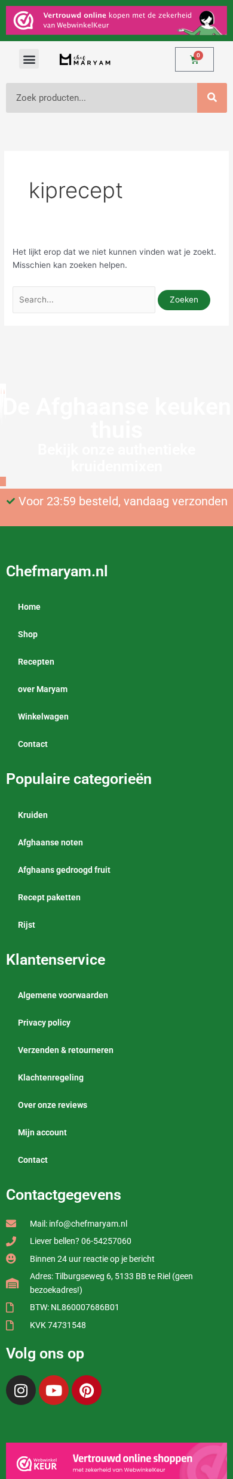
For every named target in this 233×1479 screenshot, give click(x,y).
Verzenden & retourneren (66, 1050)
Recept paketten (49, 897)
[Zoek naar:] (85, 299)
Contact (33, 744)
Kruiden (33, 815)
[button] (29, 59)
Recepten (36, 661)
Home (29, 607)
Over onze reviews (52, 1105)
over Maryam (43, 689)
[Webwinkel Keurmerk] (116, 1463)
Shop (28, 634)
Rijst (26, 925)
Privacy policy (44, 1022)
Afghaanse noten (50, 842)
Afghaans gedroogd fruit (64, 870)
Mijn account (42, 1132)
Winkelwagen (43, 716)
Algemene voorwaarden (63, 995)
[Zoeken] (212, 98)
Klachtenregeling (51, 1077)
